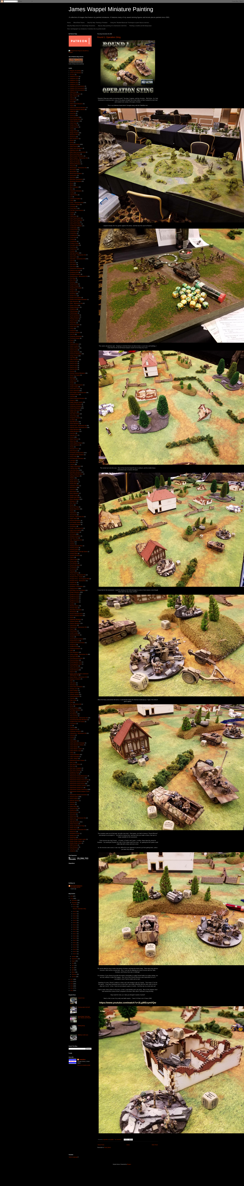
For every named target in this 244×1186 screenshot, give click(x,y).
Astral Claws (73, 123)
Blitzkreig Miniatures (75, 163)
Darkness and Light (75, 270)
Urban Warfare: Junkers (76, 748)
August (74, 961)
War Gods (72, 766)
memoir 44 (73, 489)
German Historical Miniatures (77, 373)
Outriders (72, 544)
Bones (71, 183)
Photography (73, 567)
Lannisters (72, 460)
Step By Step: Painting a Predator (97, 22)
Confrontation (73, 227)
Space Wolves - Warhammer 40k (78, 677)
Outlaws (72, 542)
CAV (71, 196)
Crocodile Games (74, 245)
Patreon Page (73, 559)
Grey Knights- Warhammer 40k (78, 392)
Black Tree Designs (75, 162)
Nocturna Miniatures (75, 520)
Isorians (72, 437)
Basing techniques (75, 144)
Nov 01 (75, 953)
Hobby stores (73, 412)
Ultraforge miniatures (75, 731)
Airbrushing (73, 100)
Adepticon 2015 (74, 78)
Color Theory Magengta (76, 220)
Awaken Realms (74, 127)
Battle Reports (73, 146)
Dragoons (72, 289)
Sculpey (72, 637)
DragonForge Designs (76, 288)
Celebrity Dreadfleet (75, 198)
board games (73, 175)
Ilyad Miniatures (74, 421)
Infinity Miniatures (74, 431)
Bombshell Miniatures (75, 181)
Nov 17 (75, 933)
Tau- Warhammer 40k (75, 704)
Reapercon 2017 (74, 600)
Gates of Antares (74, 359)
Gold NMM (73, 379)
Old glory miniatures (75, 536)
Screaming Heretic (75, 635)
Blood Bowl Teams (79, 22)
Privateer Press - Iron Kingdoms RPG (79, 578)
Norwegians (73, 526)
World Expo (73, 837)
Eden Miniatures (74, 301)
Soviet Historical (74, 670)
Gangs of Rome (74, 355)
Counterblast (73, 241)
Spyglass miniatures (75, 679)
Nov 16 (75, 936)
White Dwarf (73, 816)
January (74, 976)
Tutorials (72, 727)
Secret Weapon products (76, 639)
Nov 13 (75, 940)
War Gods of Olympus (75, 770)
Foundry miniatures (75, 332)
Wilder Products (74, 823)
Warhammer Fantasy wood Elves (78, 794)
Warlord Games (74, 796)
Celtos (71, 200)
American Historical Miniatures (78, 107)
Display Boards (74, 284)
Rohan (72, 617)
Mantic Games (73, 480)
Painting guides (74, 549)
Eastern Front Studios (75, 297)
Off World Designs (74, 532)
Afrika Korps (73, 92)
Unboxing (72, 735)
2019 (71, 896)
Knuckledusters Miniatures (77, 458)
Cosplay (72, 239)
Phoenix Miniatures (75, 565)
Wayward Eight (74, 808)
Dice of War (73, 280)
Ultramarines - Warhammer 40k (78, 733)
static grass (73, 683)
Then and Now (74, 715)
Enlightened (73, 309)
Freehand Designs (75, 338)
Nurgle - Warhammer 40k (76, 528)
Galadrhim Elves (74, 344)
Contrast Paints (74, 229)
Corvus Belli (73, 237)
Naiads (72, 511)
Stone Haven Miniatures (76, 686)
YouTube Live (73, 849)
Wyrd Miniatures (74, 847)
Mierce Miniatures (74, 499)
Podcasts (72, 571)
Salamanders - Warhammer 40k (78, 627)
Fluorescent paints (75, 324)
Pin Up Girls (73, 569)
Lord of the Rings (74, 470)
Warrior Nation (74, 798)
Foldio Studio (73, 326)
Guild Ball (72, 396)
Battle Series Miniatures (76, 148)
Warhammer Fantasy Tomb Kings (78, 789)
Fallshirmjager (73, 313)
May (73, 967)
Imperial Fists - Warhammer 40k (78, 425)
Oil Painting (73, 534)
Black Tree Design (75, 160)
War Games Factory (75, 764)
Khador (72, 447)
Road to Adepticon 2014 (76, 615)
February (74, 974)
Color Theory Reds (75, 222)
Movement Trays (74, 507)
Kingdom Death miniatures (77, 454)
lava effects (73, 462)
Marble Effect (73, 483)
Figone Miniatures (74, 317)
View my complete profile (83, 1065)
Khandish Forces (74, 448)
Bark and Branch (74, 138)
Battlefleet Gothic (74, 150)
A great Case (81, 998)
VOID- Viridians (74, 758)
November (74, 902)
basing (72, 142)
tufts (71, 725)
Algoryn (72, 105)
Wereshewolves (74, 812)
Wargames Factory (75, 772)
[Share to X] (128, 1140)
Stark (71, 681)
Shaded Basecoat (74, 640)
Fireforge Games (74, 319)
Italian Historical (74, 439)
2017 (71, 979)
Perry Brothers (73, 563)
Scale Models (73, 631)
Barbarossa (73, 136)
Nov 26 (75, 916)
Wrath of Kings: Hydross (76, 841)
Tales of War (73, 700)
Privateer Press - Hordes (76, 576)
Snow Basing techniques (76, 658)
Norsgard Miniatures (75, 524)
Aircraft (72, 101)
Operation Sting (74, 538)
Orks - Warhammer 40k (76, 540)
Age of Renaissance (75, 94)
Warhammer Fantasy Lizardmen (78, 785)
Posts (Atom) (107, 1147)
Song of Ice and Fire (75, 668)
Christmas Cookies (75, 204)
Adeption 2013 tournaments (77, 88)
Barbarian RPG (74, 134)
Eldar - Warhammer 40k (76, 303)
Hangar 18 (73, 400)
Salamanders (73, 625)
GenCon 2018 (73, 369)
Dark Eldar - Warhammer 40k (77, 258)
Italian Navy (73, 441)
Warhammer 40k (74, 774)
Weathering (73, 810)
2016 (71, 981)
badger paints (73, 131)
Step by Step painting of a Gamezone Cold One (112, 25)
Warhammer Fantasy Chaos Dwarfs (79, 779)
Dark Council (73, 257)
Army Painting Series (75, 119)
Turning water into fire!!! (84, 1007)
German (72, 371)
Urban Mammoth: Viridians (77, 745)
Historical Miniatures (75, 408)
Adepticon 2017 (74, 82)
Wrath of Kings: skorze (76, 843)
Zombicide (72, 851)
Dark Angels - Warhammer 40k (78, 255)
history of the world (75, 410)
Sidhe (71, 650)
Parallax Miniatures (75, 555)
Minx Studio (73, 503)
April (73, 970)
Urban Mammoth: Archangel (77, 743)
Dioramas (72, 282)
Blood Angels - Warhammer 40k (78, 167)
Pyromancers (73, 584)
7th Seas (72, 74)
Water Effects (73, 806)
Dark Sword (73, 266)
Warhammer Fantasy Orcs (76, 787)
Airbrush (72, 98)
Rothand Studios (74, 621)
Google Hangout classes (76, 385)
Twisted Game (73, 729)
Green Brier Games (75, 388)
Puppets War (73, 582)
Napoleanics (73, 512)
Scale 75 (72, 629)
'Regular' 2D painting (75, 70)
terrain (71, 706)
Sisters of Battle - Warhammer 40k (79, 654)
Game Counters (74, 346)
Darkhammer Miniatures (76, 268)
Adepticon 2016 (74, 80)
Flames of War (73, 321)
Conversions (73, 233)
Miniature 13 (73, 501)
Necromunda (73, 514)
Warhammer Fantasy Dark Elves (78, 781)
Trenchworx (73, 723)
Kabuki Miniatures (74, 445)
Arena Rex (73, 113)
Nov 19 (75, 929)
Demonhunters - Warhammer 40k (78, 276)
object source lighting (75, 530)
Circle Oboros (73, 208)
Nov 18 (75, 931)
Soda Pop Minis (74, 666)
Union (71, 739)
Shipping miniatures (75, 648)
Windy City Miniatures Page (77, 825)
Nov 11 (75, 942)
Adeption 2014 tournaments (77, 90)
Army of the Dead (74, 117)
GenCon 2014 (73, 361)
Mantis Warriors (74, 481)
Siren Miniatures (74, 652)
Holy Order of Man (74, 414)
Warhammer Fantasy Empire (77, 783)
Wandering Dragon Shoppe (77, 760)
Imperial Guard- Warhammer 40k (78, 427)
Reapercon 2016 (74, 598)
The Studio (73, 712)
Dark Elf (72, 260)
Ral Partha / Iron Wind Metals (77, 590)
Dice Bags (72, 278)
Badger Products (74, 132)
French (72, 340)
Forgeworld (73, 330)
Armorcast (72, 115)
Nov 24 (75, 920)
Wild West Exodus (74, 822)
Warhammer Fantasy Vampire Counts (79, 791)
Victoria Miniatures (75, 754)
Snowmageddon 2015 (76, 664)
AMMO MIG (73, 111)
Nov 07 (75, 947)
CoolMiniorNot (74, 235)
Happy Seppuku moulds (76, 402)
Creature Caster (74, 243)
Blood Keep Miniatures (76, 173)
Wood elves (73, 831)
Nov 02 (75, 951)
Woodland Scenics (75, 833)
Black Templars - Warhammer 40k (78, 158)
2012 (71, 990)
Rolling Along (81, 1025)
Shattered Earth (74, 646)
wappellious (82, 1059)
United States (73, 741)
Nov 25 (75, 918)
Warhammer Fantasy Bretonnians (78, 776)
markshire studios (74, 485)
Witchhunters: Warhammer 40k (78, 829)
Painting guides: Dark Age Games (78, 551)
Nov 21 (75, 925)
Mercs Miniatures (74, 493)
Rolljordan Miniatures (75, 619)
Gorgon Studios (74, 386)
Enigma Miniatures (75, 307)
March (73, 972)
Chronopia (73, 206)
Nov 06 (75, 949)
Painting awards (74, 547)
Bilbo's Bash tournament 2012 (78, 152)
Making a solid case (83, 1035)
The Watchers (73, 714)
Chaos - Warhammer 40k (76, 202)
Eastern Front (73, 295)
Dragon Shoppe (74, 286)
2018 (71, 898)
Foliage (72, 328)
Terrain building (74, 708)
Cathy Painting (74, 194)
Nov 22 (75, 922)
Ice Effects (72, 419)
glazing (72, 377)
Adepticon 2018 (74, 84)
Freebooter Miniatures (75, 336)
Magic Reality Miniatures (76, 474)
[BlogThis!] (126, 1140)
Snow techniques (74, 660)
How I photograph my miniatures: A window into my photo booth (86, 29)
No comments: (118, 1139)
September (75, 958)
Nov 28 (75, 911)
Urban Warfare (74, 747)
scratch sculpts (74, 633)
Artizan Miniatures (74, 121)
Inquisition (72, 433)
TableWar (72, 698)
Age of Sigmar (73, 96)
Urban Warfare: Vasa (75, 750)
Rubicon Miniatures (75, 623)
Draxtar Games (74, 291)
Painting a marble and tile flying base (140, 25)
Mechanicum (73, 487)
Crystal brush (73, 249)
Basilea (72, 140)
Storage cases (73, 688)
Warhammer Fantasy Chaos (77, 778)
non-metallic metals (75, 522)
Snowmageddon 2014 (76, 662)
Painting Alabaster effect (76, 545)
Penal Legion (73, 561)
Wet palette (73, 814)
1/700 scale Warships (75, 72)
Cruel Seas (73, 247)
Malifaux (72, 478)
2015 (71, 984)
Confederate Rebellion (76, 225)
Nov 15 (75, 938)
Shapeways (73, 644)
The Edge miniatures (75, 710)
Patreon (72, 557)
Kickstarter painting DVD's (76, 452)
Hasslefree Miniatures (75, 404)
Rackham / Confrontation (76, 586)
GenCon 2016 (73, 365)
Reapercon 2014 (74, 594)
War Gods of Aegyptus (75, 768)
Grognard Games (74, 394)
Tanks (71, 702)
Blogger (129, 1164)
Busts (71, 189)
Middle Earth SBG (74, 497)
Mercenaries (73, 491)
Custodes (72, 251)
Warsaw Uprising (74, 800)
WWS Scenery (73, 845)
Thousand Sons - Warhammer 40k (79, 717)
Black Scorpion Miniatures (77, 156)
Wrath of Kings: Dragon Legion (78, 839)
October (74, 956)
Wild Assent (73, 820)
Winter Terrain (73, 827)
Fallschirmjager (74, 311)
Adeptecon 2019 (74, 76)
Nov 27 (75, 913)
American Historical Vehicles (77, 109)
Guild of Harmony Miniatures (77, 398)
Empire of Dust (74, 305)
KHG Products (73, 450)
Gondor (72, 383)
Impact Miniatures (74, 423)
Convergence (73, 231)
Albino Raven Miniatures (76, 103)
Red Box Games (74, 606)
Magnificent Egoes (75, 476)
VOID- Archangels (74, 756)
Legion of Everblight (75, 466)
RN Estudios (73, 611)
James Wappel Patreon (76, 443)
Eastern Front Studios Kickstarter (78, 299)
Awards (72, 129)
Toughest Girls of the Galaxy (77, 721)
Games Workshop (74, 352)
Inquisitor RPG (74, 435)
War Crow (72, 762)
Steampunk (73, 684)
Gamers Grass (73, 350)
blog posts (72, 165)
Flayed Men (73, 322)
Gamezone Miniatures (75, 353)
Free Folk (72, 334)
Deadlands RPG (74, 272)
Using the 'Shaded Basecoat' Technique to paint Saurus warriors (129, 22)
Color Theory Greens (75, 218)
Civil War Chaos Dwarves (76, 210)
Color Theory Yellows (75, 224)
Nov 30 (75, 904)
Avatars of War (74, 125)
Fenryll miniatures (74, 315)
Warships (72, 802)
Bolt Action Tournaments (76, 179)
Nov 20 (75, 927)
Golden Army (73, 381)
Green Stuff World (74, 390)
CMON (72, 214)
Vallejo (72, 752)
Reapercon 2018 (74, 602)
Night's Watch (73, 518)
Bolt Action (72, 177)
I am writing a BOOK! (75, 887)
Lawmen (72, 464)
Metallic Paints (74, 495)
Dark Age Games (74, 253)
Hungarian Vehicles (75, 417)
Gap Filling (73, 357)
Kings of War (73, 456)
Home (69, 22)
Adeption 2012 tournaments (77, 86)
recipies (72, 604)
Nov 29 (75, 906)
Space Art (72, 671)
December (74, 900)
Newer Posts (101, 1144)
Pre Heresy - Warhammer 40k (77, 575)
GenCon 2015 (73, 363)
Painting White (74, 553)
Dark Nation (73, 264)
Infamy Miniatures (74, 429)
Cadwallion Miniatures (76, 191)
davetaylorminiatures (76, 886)
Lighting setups (74, 468)
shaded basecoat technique (77, 642)
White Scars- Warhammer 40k (77, 818)
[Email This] (125, 1140)
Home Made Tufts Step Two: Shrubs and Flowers (84, 1017)
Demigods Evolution (75, 274)
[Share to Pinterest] (132, 1140)
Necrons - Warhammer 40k (77, 516)
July (73, 963)
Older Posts (155, 1144)
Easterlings (73, 293)
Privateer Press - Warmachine (77, 580)
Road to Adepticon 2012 (76, 613)
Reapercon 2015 (74, 596)
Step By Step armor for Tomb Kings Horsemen (81, 25)
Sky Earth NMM (74, 656)
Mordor (72, 505)
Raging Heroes (74, 588)
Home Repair (73, 416)
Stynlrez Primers (74, 692)
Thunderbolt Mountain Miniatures (78, 719)
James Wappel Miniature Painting (111, 9)
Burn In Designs (74, 187)
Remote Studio (74, 607)
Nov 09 (75, 945)
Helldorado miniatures (76, 406)
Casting (72, 193)
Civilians (72, 212)
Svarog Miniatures (74, 696)
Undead (72, 737)
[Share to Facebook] (130, 1140)
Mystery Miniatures (75, 509)
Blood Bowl (73, 169)
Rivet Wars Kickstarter (75, 609)
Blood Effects (73, 171)
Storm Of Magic (74, 690)
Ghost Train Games (75, 375)
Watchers (72, 804)
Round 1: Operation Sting (109, 37)
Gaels (71, 342)
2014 (71, 986)
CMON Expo (73, 216)
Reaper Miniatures (75, 592)
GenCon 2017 (73, 367)
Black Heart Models (75, 154)
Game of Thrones (74, 348)
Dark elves (73, 262)
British (71, 185)
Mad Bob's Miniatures (75, 472)
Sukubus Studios (74, 694)
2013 (71, 988)
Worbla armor (73, 835)
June (73, 965)
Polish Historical (74, 573)
